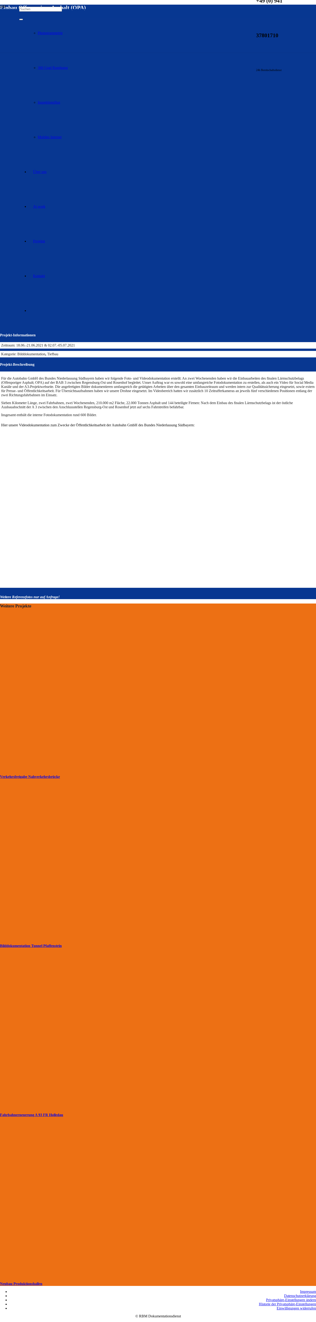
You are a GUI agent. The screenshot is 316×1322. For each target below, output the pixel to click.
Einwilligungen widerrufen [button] (296, 1308)
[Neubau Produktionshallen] (118, 1277)
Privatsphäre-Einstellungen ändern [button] (291, 1300)
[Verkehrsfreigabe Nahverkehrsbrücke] (118, 769)
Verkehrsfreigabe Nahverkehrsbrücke (30, 777)
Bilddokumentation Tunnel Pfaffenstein (31, 946)
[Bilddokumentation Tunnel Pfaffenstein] (118, 939)
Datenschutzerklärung (300, 1296)
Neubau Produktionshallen (21, 1284)
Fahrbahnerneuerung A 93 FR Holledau (31, 1115)
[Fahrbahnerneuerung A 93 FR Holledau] (118, 1107)
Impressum (308, 1292)
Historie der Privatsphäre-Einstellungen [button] (287, 1304)
